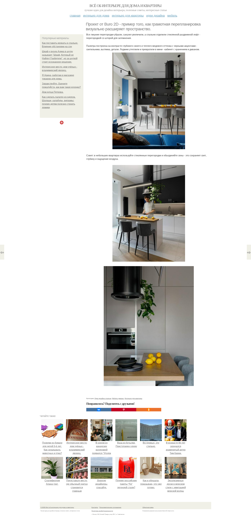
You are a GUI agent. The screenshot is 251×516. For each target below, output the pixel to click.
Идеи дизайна (155, 15)
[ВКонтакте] (98, 409)
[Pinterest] (123, 409)
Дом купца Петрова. (52, 92)
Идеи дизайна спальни (103, 398)
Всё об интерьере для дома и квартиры (125, 5)
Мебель (172, 15)
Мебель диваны (118, 398)
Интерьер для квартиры (128, 15)
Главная (75, 15)
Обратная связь (148, 507)
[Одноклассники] (148, 409)
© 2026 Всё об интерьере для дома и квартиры (57, 507)
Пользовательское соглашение (110, 507)
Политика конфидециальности (102, 511)
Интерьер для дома (96, 15)
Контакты (95, 507)
